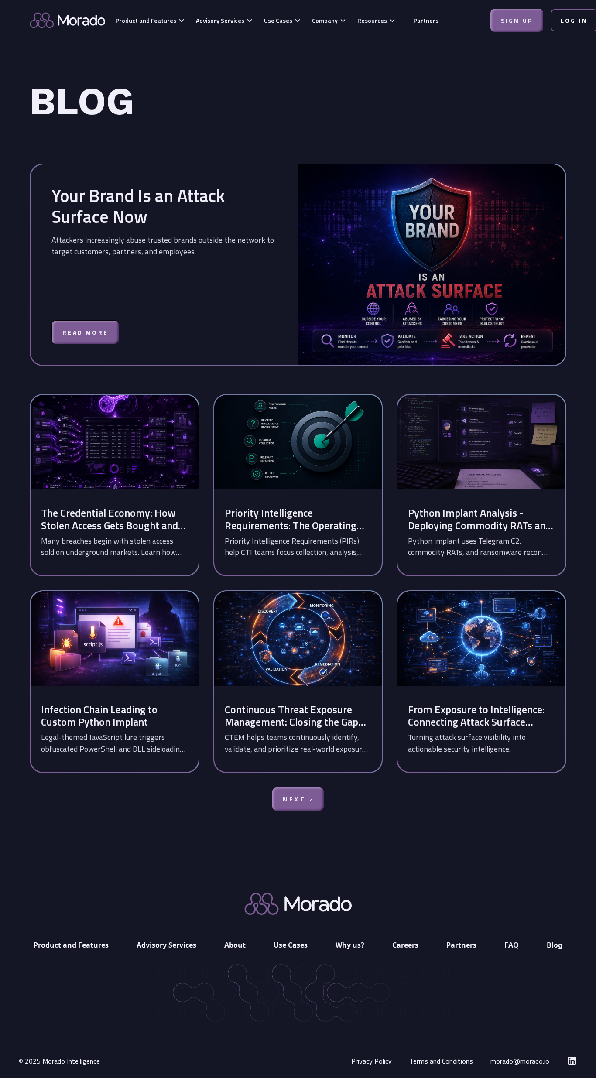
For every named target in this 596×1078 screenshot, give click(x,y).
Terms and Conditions (441, 1061)
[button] (150, 20)
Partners (426, 20)
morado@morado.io (519, 1061)
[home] (67, 20)
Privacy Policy (371, 1061)
